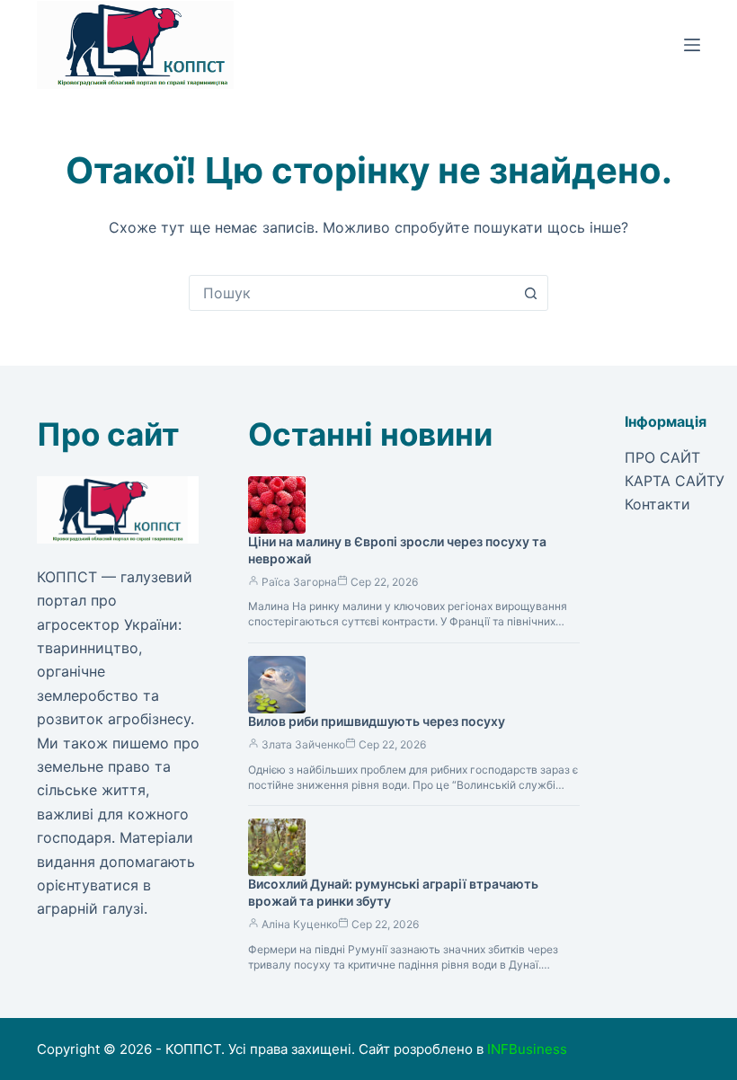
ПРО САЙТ (662, 457)
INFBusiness (527, 1049)
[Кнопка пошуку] (530, 293)
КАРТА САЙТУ (674, 481)
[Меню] (692, 45)
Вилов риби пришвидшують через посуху (376, 721)
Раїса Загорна (299, 582)
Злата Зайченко (303, 744)
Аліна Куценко (300, 924)
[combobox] (351, 293)
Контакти (657, 504)
